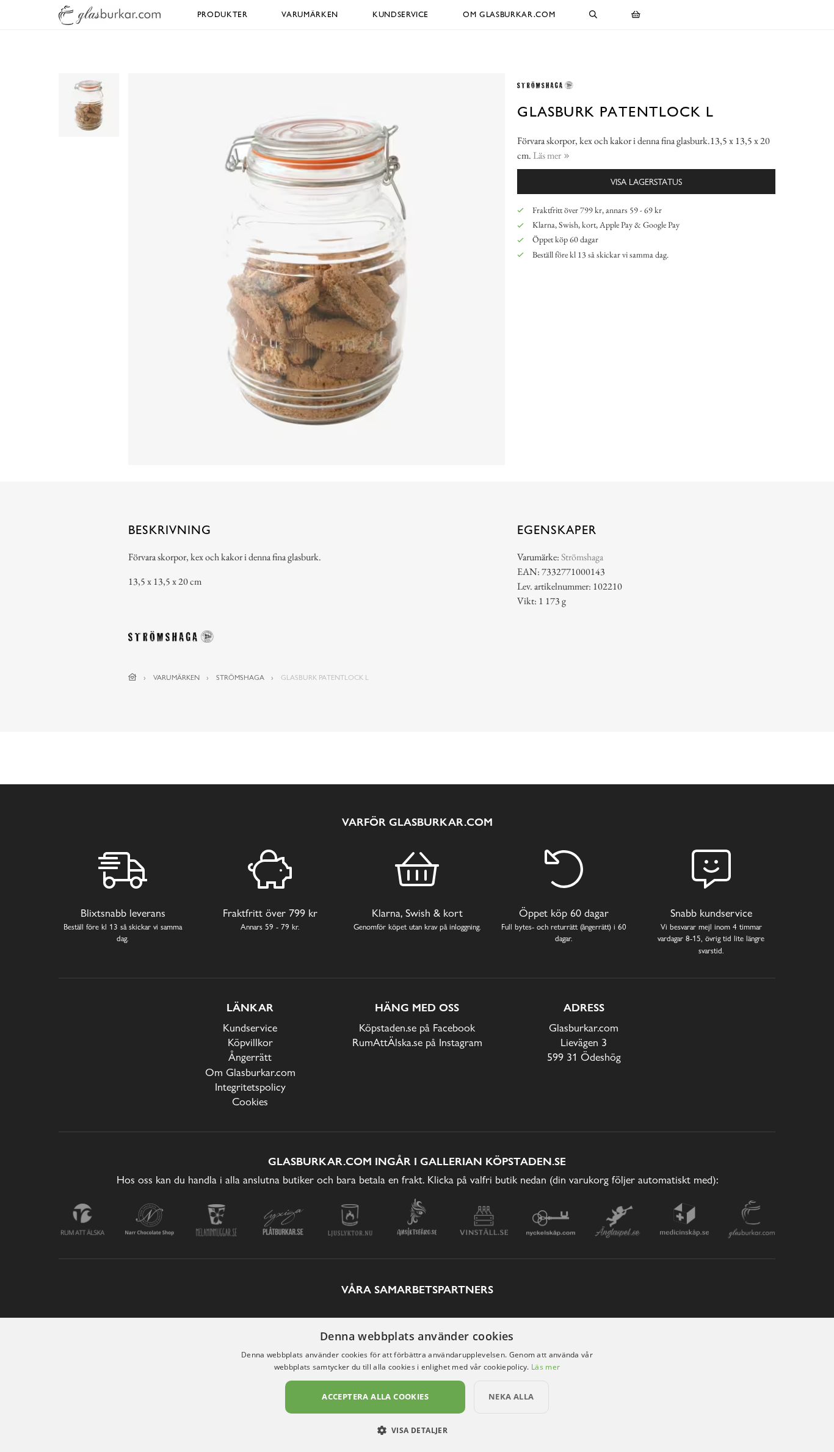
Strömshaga (582, 557)
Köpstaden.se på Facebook (417, 1027)
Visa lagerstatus (646, 181)
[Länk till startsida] (132, 677)
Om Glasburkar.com (509, 14)
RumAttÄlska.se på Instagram (417, 1042)
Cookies (250, 1101)
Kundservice (400, 14)
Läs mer (545, 1367)
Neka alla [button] (511, 1396)
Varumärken (309, 14)
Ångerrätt (250, 1056)
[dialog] (417, 1385)
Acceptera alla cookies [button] (375, 1396)
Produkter (222, 14)
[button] (417, 1430)
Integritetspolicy (250, 1086)
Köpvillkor (250, 1042)
